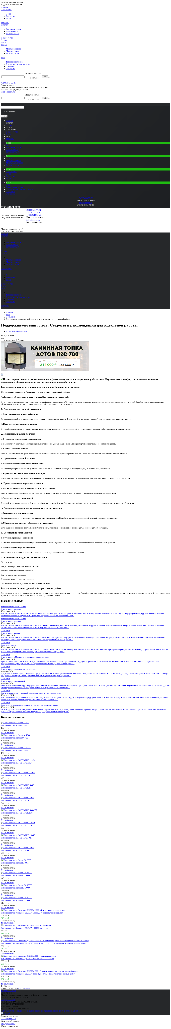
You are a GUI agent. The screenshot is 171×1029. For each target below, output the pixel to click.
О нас (8, 14)
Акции (4, 40)
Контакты (5, 23)
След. (20, 988)
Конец (27, 988)
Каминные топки (13, 29)
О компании (6, 9)
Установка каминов (14, 62)
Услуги (4, 45)
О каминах (10, 66)
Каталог (4, 25)
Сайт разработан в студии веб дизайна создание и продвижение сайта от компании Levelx (39, 1011)
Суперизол (10, 69)
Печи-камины (12, 31)
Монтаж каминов (13, 49)
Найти (45, 77)
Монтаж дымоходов (14, 51)
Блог (3, 57)
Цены (3, 42)
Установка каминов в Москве (13, 607)
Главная (4, 7)
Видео (8, 18)
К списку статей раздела (16, 331)
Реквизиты (10, 16)
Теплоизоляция (12, 33)
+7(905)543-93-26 (8, 83)
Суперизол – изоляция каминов (19, 64)
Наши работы (7, 38)
